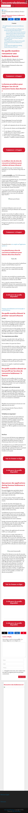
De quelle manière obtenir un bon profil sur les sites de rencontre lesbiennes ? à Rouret (14, 42)
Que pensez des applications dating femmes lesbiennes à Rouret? (13, 46)
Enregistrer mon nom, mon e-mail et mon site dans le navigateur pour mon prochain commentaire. (13, 672)
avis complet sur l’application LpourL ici (14, 245)
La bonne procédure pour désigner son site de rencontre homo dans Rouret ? (14, 29)
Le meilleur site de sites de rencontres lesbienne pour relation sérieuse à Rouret (15, 32)
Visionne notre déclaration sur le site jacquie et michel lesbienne (13, 309)
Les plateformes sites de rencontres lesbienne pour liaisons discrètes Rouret (15, 35)
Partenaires (3, 801)
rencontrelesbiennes (9, 809)
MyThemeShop (16, 811)
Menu (26, 1)
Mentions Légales (5, 794)
